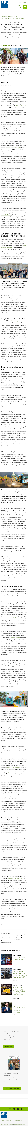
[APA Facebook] (6, 1109)
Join (20, 2)
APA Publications (6, 18)
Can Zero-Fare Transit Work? (19, 958)
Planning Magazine (18, 18)
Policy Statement (18, 1120)
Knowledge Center (12, 16)
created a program (13, 616)
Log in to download (12, 1088)
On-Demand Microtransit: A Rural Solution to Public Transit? (20, 974)
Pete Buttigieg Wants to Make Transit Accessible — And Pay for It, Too (19, 1009)
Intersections (5, 45)
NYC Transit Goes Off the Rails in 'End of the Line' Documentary (19, 991)
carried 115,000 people (13, 767)
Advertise (23, 1124)
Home (4, 16)
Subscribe (8, 1046)
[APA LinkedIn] (22, 1109)
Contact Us (9, 1120)
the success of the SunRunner (15, 878)
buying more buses (10, 772)
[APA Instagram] (18, 1109)
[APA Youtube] (10, 1109)
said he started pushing (15, 321)
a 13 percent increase (14, 637)
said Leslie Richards (6, 215)
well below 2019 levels (20, 106)
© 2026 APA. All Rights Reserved (7, 1124)
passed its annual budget (13, 147)
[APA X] (14, 1109)
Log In (24, 2)
